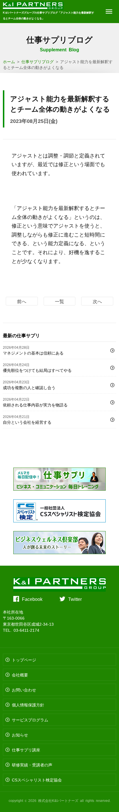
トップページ (24, 660)
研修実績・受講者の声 (32, 765)
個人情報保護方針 (28, 705)
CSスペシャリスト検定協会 (37, 780)
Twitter (75, 599)
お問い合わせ (24, 690)
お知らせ (20, 735)
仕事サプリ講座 (26, 750)
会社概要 (20, 675)
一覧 (59, 301)
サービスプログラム (30, 720)
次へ (97, 301)
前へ (21, 301)
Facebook (32, 599)
